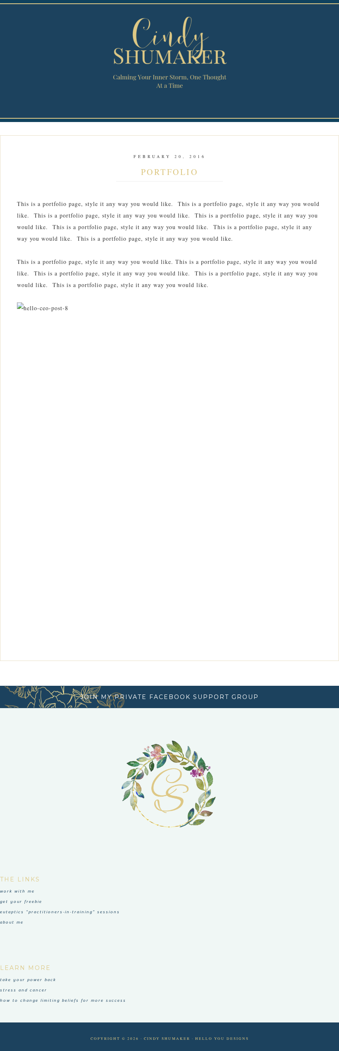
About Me (12, 922)
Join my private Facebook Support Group (169, 697)
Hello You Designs (222, 1038)
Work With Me (17, 891)
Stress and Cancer (23, 990)
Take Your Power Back (28, 980)
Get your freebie (21, 902)
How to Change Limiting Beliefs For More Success (63, 1000)
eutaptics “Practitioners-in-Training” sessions (60, 912)
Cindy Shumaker (169, 53)
